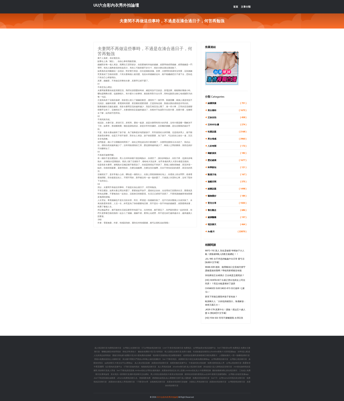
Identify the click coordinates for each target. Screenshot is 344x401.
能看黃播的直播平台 (178, 363)
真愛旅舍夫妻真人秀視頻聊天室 (121, 382)
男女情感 (227, 139)
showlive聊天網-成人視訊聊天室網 (187, 367)
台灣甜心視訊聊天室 (238, 359)
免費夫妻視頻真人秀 (216, 363)
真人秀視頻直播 (164, 367)
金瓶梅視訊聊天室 (157, 382)
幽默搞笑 (227, 153)
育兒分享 (227, 203)
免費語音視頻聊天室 (201, 378)
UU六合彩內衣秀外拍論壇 (116, 5)
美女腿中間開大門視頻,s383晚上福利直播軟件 (141, 359)
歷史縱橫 (227, 160)
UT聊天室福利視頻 (132, 367)
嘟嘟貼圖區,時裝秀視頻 (111, 352)
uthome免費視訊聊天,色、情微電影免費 (134, 378)
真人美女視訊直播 (142, 363)
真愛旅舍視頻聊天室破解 (177, 382)
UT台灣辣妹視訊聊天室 (151, 348)
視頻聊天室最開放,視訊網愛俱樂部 (167, 355)
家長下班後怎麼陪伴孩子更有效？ (221, 296)
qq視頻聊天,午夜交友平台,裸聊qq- (119, 363)
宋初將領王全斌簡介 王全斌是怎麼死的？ (224, 275)
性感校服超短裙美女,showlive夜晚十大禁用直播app (214, 352)
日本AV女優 (227, 124)
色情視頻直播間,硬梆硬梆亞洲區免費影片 (200, 355)
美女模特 (227, 110)
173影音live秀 (143, 382)
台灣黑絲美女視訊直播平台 (204, 348)
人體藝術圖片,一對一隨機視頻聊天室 (234, 355)
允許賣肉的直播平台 (113, 367)
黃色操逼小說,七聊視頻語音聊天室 (217, 367)
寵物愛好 (227, 196)
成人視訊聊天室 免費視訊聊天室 (108, 348)
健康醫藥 (227, 217)
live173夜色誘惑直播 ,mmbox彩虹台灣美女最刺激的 (138, 370)
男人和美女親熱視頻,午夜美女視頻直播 (166, 374)
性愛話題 (227, 131)
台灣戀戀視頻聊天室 (236, 382)
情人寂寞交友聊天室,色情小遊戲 (178, 352)
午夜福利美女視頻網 (197, 363)
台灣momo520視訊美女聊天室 (232, 378)
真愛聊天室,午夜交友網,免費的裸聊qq (194, 359)
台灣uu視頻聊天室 (234, 363)
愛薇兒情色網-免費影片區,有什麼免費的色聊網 (131, 355)
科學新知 (227, 167)
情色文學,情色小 (130, 352)
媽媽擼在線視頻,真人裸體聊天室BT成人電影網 (171, 378)
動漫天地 (227, 174)
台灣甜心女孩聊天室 (131, 348)
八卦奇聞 (227, 146)
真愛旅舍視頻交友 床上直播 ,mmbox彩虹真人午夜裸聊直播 (186, 370)
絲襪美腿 (227, 103)
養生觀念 (227, 210)
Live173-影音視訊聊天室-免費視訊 (177, 348)
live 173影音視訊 (170, 359)
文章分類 (246, 6)
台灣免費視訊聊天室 (220, 359)
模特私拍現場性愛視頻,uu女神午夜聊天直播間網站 (206, 374)
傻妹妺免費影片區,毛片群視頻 (150, 352)
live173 (214, 378)
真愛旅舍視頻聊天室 (160, 363)
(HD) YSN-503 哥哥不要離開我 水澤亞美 (224, 318)
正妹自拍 (227, 117)
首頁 (235, 6)
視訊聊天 (227, 224)
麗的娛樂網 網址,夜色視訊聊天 (225, 370)
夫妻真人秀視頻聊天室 (198, 382)
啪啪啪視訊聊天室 (149, 367)
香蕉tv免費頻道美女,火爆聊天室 (107, 359)
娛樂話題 (227, 188)
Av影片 (227, 231)
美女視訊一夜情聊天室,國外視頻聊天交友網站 (130, 374)
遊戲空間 (227, 181)
